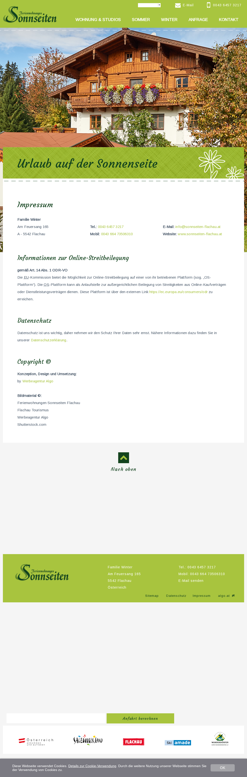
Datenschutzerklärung (48, 340)
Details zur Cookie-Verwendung (92, 766)
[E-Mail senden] (179, 5)
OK (222, 768)
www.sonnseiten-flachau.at (200, 234)
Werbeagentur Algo (37, 381)
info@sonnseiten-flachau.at (197, 227)
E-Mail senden (191, 581)
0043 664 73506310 (117, 234)
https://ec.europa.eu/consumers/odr (178, 292)
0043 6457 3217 (111, 227)
